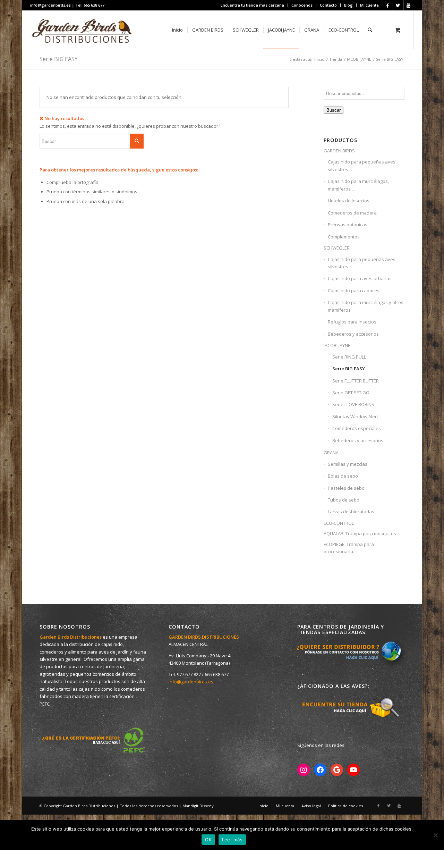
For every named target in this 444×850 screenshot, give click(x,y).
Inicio (319, 59)
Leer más (232, 839)
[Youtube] (408, 5)
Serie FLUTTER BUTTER (355, 381)
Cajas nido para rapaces (353, 290)
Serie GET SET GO (350, 392)
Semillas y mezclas (347, 464)
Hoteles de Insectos (348, 200)
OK (208, 839)
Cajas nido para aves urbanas (360, 278)
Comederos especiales (356, 428)
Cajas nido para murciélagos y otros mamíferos (365, 306)
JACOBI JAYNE (359, 59)
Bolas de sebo (343, 476)
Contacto (328, 5)
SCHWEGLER (337, 248)
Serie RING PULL (349, 357)
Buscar (333, 110)
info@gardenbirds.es (191, 682)
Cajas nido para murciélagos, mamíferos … (358, 185)
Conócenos (302, 5)
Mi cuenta (369, 5)
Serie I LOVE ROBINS (353, 404)
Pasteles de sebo (346, 488)
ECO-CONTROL (339, 523)
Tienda (335, 59)
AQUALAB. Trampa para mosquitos (360, 533)
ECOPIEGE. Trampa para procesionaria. (349, 548)
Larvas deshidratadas (351, 511)
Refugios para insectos (352, 322)
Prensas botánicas (347, 224)
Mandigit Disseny (198, 805)
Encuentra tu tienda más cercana (252, 5)
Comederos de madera (352, 213)
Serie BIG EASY (348, 368)
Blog (348, 5)
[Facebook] (388, 5)
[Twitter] (398, 5)
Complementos (344, 237)
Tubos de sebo (343, 500)
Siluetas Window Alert (355, 416)
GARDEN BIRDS (339, 151)
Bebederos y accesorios (353, 334)
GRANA (331, 452)
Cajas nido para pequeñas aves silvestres (361, 165)
